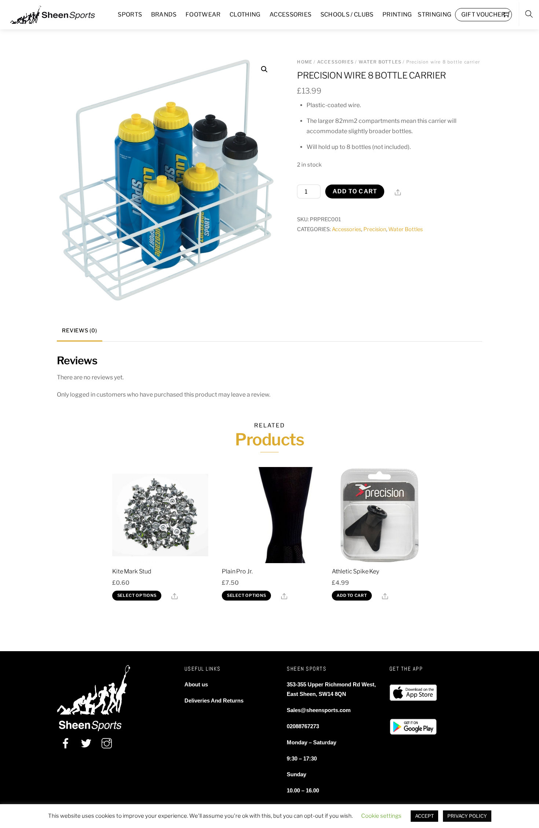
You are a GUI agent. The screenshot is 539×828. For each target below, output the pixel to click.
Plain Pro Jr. (237, 571)
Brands (164, 14)
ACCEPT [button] (424, 816)
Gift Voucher (483, 14)
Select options (137, 595)
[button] (264, 69)
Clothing (245, 14)
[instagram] (106, 743)
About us (196, 684)
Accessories (291, 14)
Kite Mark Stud (131, 571)
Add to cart (355, 191)
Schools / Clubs (347, 14)
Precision (374, 229)
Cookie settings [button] (381, 816)
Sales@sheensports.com (319, 710)
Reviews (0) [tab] (79, 330)
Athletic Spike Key (355, 571)
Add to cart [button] (352, 595)
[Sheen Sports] (58, 13)
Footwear (203, 14)
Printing (397, 14)
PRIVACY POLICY (467, 816)
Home (304, 62)
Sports (130, 14)
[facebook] (65, 743)
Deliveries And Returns (213, 700)
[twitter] (86, 743)
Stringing (434, 14)
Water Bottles (380, 62)
